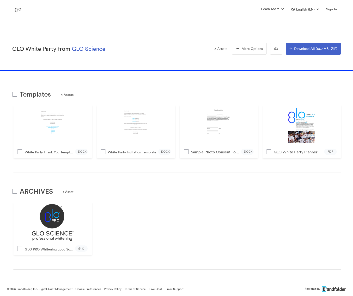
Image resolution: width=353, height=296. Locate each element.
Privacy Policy (113, 289)
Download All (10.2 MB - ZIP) (315, 48)
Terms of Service (135, 289)
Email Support (174, 289)
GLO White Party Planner (295, 152)
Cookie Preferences (88, 289)
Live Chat (155, 289)
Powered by (312, 289)
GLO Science (88, 48)
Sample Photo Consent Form (215, 152)
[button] (305, 9)
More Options (252, 48)
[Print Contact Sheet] (276, 49)
